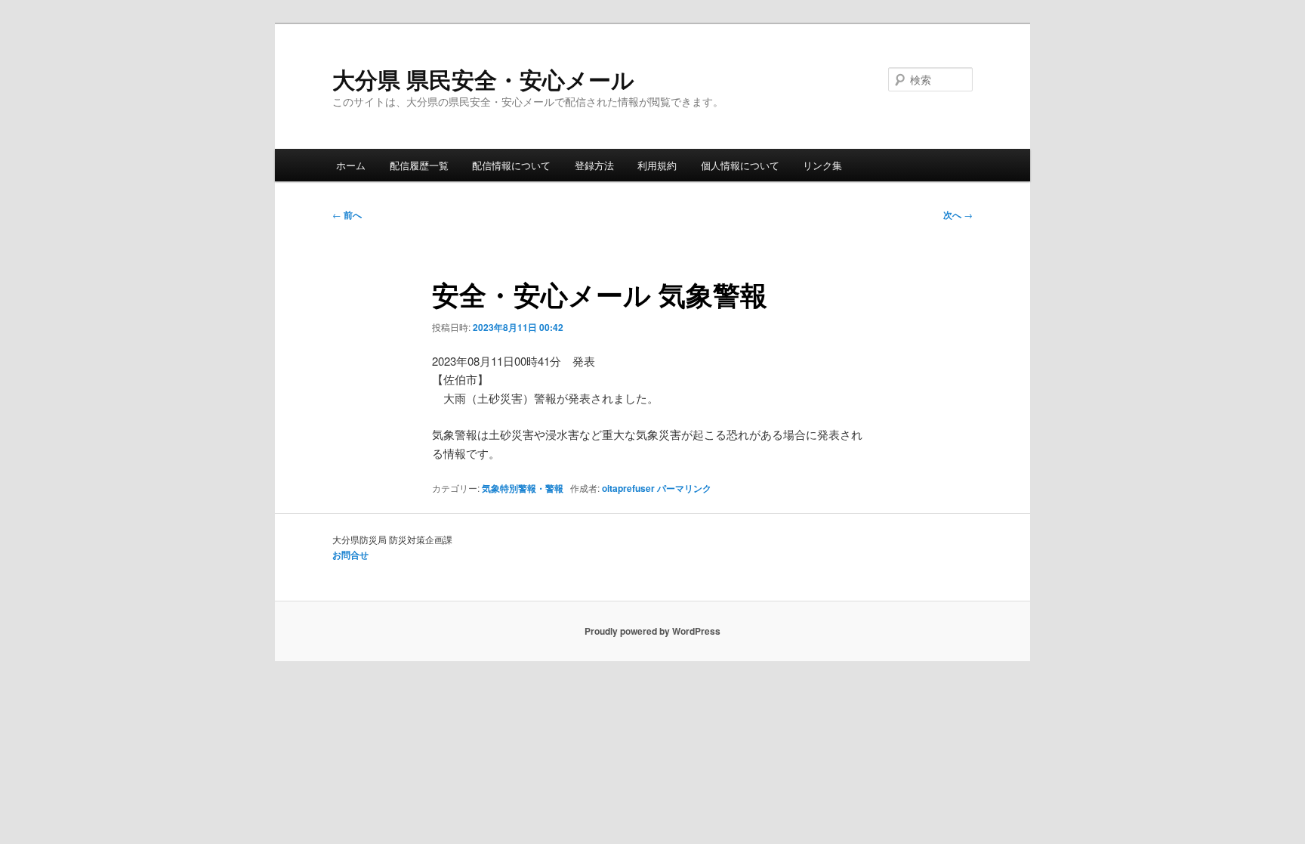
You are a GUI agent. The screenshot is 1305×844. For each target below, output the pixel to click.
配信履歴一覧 (419, 165)
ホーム (351, 165)
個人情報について (740, 165)
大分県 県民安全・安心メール (483, 79)
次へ (958, 214)
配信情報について (511, 165)
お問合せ (350, 554)
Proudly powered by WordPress (652, 631)
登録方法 (594, 165)
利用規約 (657, 165)
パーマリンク (684, 488)
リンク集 (822, 165)
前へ (347, 214)
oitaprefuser (628, 488)
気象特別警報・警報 (522, 488)
